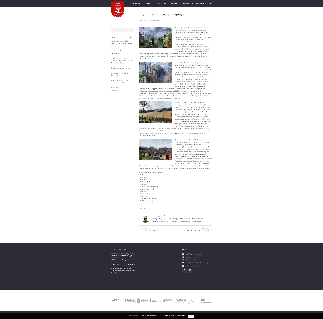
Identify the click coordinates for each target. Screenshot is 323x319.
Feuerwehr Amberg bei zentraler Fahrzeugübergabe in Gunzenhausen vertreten (123, 270)
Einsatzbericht (155, 20)
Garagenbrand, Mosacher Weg (120, 68)
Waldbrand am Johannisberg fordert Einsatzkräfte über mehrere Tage (122, 43)
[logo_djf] (155, 300)
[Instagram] (189, 270)
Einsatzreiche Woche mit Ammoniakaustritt (125, 264)
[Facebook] (184, 270)
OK (191, 316)
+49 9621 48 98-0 (190, 257)
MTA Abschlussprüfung (118, 260)
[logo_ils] (206, 300)
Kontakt (185, 249)
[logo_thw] (180, 300)
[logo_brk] (117, 300)
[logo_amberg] (193, 300)
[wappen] (118, 9)
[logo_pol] (168, 300)
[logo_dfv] (142, 300)
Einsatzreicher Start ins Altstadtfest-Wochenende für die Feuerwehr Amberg (121, 60)
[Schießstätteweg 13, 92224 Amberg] (183, 263)
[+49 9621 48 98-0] (183, 257)
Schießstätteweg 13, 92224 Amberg (196, 263)
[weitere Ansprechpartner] (183, 266)
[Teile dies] (145, 208)
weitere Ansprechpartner (193, 266)
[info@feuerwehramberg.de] (183, 254)
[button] (141, 3)
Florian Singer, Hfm (159, 216)
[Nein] (321, 316)
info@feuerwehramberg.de (194, 254)
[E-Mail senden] (141, 208)
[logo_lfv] (130, 300)
